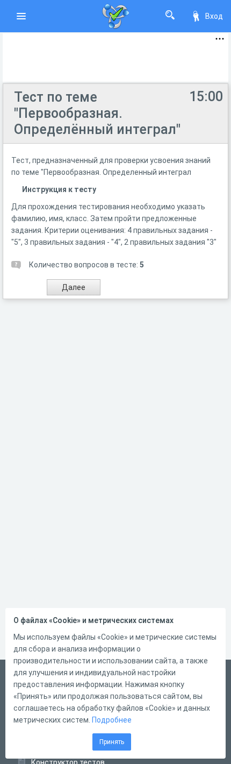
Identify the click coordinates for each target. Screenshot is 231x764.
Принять (111, 742)
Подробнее (112, 720)
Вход (214, 16)
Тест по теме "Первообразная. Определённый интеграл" (97, 113)
